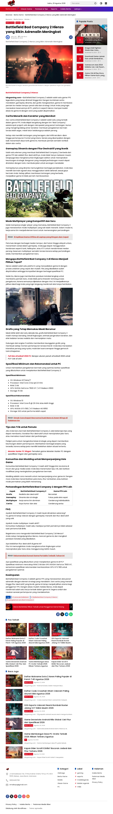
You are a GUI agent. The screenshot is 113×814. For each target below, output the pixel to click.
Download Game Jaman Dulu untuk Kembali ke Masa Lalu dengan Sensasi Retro (95, 57)
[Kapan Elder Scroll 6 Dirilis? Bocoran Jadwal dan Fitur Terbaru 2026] (62, 653)
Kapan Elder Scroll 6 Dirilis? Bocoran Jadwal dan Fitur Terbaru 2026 (61, 664)
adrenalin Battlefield (21, 597)
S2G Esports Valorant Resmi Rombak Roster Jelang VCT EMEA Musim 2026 (61, 640)
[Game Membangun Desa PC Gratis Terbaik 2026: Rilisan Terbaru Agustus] (39, 653)
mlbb (79, 787)
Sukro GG (14, 36)
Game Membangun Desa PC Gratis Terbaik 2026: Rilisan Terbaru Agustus (39, 664)
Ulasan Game (63, 783)
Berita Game (19, 15)
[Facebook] (58, 614)
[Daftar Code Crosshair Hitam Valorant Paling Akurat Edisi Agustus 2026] (39, 629)
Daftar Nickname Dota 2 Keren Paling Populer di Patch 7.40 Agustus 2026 (16, 640)
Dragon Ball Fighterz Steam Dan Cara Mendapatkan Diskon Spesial (93, 49)
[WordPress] (20, 796)
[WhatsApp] (71, 614)
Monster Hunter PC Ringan (19, 451)
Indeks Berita (97, 773)
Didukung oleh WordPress (16, 808)
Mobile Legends (83, 783)
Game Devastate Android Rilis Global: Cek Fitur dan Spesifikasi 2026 (16, 664)
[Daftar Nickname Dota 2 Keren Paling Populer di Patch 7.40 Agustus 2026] (16, 629)
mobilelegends (83, 780)
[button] (95, 3)
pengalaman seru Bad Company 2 (21, 600)
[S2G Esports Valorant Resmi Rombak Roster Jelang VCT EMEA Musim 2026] (62, 629)
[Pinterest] (15, 796)
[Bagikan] (71, 37)
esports (80, 776)
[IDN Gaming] (11, 3)
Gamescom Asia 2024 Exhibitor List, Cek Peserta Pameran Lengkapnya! (95, 66)
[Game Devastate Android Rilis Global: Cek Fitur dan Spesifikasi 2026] (16, 653)
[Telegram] (66, 614)
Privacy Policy (97, 782)
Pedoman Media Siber (42, 804)
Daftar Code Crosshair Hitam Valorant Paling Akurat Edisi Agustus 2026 (39, 640)
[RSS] (28, 796)
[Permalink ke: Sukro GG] (8, 37)
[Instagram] (24, 796)
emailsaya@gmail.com (18, 785)
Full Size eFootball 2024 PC (19, 356)
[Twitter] (62, 614)
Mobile (18, 23)
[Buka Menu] (106, 3)
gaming (80, 773)
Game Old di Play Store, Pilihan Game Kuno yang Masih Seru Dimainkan (94, 74)
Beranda (9, 15)
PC (23, 23)
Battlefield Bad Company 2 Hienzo (45, 597)
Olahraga (61, 773)
